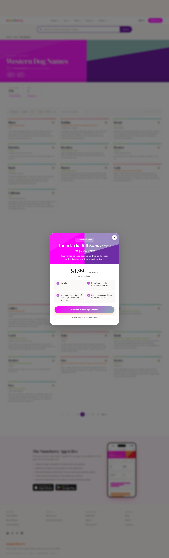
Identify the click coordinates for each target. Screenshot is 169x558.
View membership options (84, 309)
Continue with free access (84, 317)
